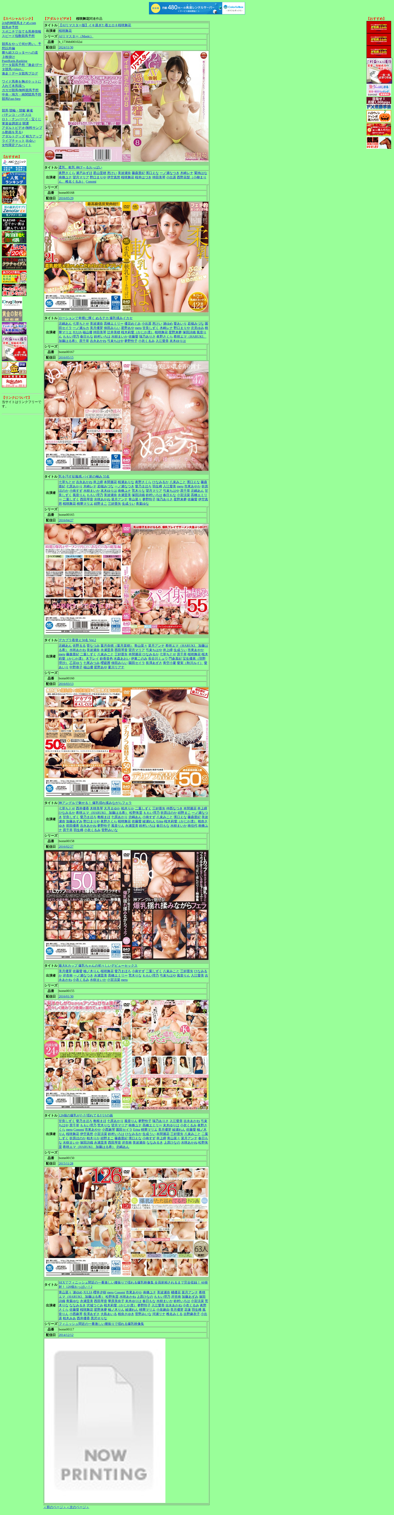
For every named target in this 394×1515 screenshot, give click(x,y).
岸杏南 (68, 975)
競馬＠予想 (10, 27)
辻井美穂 (113, 332)
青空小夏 (169, 663)
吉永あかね (98, 341)
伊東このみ (139, 658)
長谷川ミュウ (158, 658)
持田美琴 (158, 177)
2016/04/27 (66, 520)
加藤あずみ (74, 821)
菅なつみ (93, 645)
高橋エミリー (114, 323)
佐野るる (79, 645)
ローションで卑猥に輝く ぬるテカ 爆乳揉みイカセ (96, 318)
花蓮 (187, 1309)
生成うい (128, 503)
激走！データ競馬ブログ (20, 73)
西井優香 (82, 808)
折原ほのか (168, 812)
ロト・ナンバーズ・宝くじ (21, 119)
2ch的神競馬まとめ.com (19, 23)
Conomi (91, 181)
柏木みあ (69, 1318)
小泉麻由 (163, 1309)
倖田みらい (112, 328)
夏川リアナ (116, 667)
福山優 (87, 332)
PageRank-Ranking (14, 61)
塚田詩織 (189, 332)
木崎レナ (186, 173)
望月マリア (81, 177)
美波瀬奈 (124, 173)
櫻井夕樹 (99, 1292)
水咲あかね (102, 499)
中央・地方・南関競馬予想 (21, 94)
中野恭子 (75, 667)
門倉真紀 (175, 658)
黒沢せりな (99, 1318)
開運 (25, 123)
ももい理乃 (71, 336)
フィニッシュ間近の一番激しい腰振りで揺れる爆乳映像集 (101, 1324)
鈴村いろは (102, 336)
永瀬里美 (124, 495)
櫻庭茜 (105, 663)
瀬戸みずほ (84, 173)
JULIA (77, 332)
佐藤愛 (133, 336)
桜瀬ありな (126, 482)
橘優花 (176, 1292)
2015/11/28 (66, 1163)
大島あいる (109, 1314)
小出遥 (171, 177)
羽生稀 (157, 486)
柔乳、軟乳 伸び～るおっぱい (80, 167)
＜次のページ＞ (77, 1507)
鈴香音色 (106, 658)
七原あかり (74, 486)
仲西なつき (174, 808)
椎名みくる (174, 1314)
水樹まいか (119, 336)
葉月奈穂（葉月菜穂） (117, 645)
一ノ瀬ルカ (81, 328)
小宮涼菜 (183, 495)
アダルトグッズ (13, 136)
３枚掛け (8, 57)
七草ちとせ (81, 323)
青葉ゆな (142, 503)
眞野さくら (67, 173)
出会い (31, 140)
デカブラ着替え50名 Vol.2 (77, 640)
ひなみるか (160, 482)
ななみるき (155, 1142)
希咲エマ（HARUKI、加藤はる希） (102, 812)
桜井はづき (143, 177)
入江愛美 (162, 341)
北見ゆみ (197, 328)
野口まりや (98, 177)
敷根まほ (103, 817)
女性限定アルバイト (16, 145)
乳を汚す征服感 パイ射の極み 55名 (84, 476)
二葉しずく (71, 499)
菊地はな (200, 173)
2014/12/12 (66, 1335)
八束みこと (178, 482)
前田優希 (72, 825)
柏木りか (127, 808)
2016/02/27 (66, 846)
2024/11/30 (66, 47)
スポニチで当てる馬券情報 (21, 31)
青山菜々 (135, 499)
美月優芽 (96, 328)
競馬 (5, 110)
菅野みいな (109, 830)
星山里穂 (99, 173)
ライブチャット (13, 140)
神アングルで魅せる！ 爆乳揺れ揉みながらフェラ (95, 803)
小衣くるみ (146, 341)
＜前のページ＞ (54, 1507)
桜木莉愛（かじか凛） (137, 332)
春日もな (86, 336)
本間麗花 (110, 482)
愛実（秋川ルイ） (190, 663)
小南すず (75, 490)
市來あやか (192, 486)
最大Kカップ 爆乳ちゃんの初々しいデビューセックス (98, 965)
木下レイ (92, 658)
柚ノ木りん (91, 971)
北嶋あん (65, 323)
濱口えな (152, 173)
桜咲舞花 (65, 30)
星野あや (127, 328)
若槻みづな (196, 323)
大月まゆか (112, 808)
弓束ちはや (115, 341)
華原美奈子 (116, 1301)
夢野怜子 (130, 341)
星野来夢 (175, 332)
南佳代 (192, 825)
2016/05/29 (66, 198)
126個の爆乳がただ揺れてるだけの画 (86, 1115)
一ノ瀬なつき (169, 173)
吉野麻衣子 (191, 1314)
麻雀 (29, 110)
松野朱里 (135, 812)
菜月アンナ (119, 499)
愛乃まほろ (143, 486)
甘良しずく (150, 328)
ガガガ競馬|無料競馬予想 (20, 90)
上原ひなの (172, 1142)
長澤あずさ (154, 663)
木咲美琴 (96, 808)
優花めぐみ (132, 323)
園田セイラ (136, 663)
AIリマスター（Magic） (76, 36)
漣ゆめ (168, 323)
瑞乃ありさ (147, 336)
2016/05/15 (66, 357)
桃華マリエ (85, 503)
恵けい (112, 173)
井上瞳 (98, 482)
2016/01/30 (66, 996)
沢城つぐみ (95, 1305)
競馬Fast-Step (11, 98)
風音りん (79, 495)
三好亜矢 (114, 503)
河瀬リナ (158, 1314)
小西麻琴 (108, 1129)
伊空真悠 (113, 177)
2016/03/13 (66, 684)
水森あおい (122, 658)
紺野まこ (100, 503)
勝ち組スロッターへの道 (20, 52)
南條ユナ (65, 177)
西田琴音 (86, 499)
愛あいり (180, 323)
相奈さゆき (126, 1314)
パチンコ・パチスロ (16, 115)
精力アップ (34, 136)
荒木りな (138, 490)
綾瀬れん (149, 821)
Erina (159, 821)
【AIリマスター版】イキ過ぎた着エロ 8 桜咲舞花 (95, 25)
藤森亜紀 (138, 173)
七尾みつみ (91, 663)
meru (138, 328)
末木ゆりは (178, 341)
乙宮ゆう (75, 663)
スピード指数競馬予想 (18, 36)
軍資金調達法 (12, 123)
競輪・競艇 (17, 110)
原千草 (84, 341)
